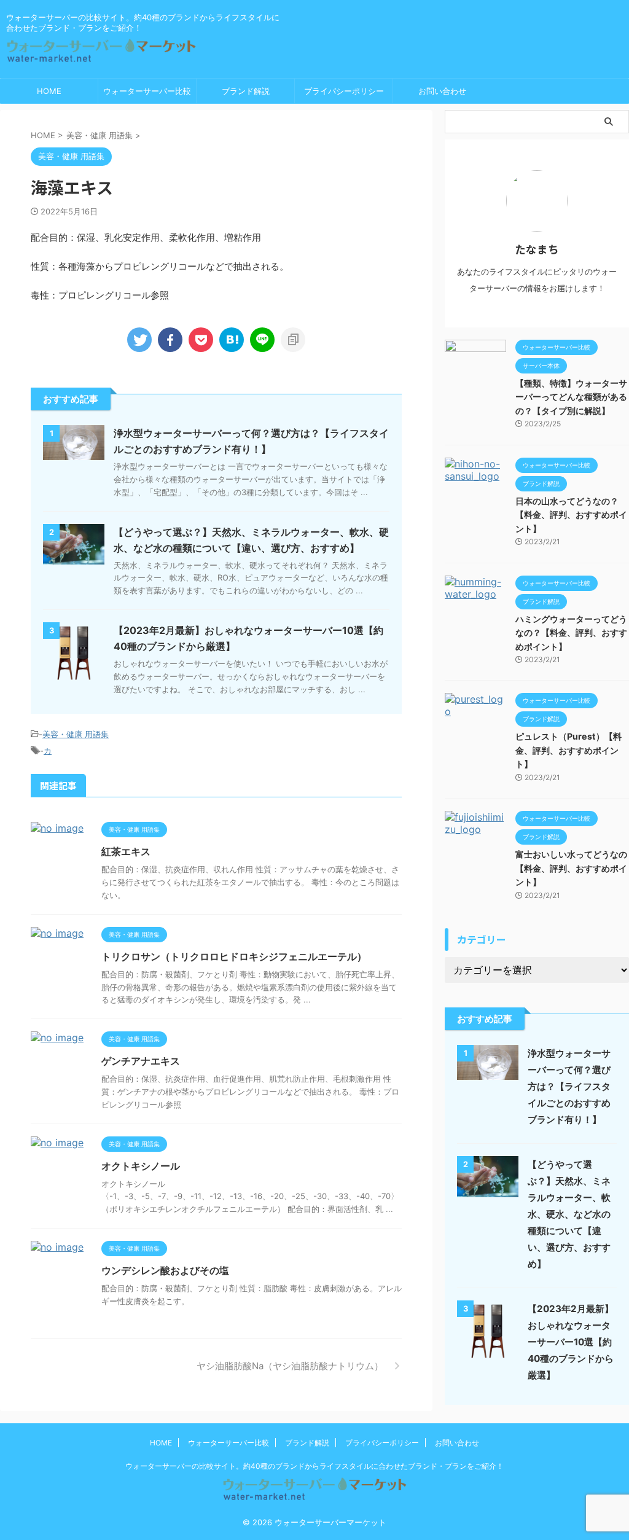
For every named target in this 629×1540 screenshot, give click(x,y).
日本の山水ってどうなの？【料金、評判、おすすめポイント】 (571, 515)
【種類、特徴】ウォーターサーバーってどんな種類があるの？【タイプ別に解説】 (571, 397)
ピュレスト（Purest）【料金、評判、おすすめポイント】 (568, 750)
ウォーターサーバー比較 (147, 91)
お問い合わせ (442, 91)
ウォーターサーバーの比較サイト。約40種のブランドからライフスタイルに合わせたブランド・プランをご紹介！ (314, 1466)
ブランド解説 (246, 91)
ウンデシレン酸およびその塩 (165, 1270)
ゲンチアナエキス (140, 1061)
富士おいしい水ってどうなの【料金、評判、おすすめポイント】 (571, 868)
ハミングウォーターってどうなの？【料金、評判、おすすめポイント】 (571, 633)
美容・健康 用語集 (75, 734)
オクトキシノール (140, 1166)
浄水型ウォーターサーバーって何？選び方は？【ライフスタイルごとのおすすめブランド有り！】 (569, 1086)
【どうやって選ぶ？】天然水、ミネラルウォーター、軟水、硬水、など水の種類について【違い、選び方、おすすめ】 (569, 1214)
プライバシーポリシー (344, 91)
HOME (49, 91)
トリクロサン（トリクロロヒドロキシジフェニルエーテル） (234, 956)
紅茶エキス (125, 851)
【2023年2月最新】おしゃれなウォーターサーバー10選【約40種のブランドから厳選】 (571, 1342)
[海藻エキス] (231, 339)
